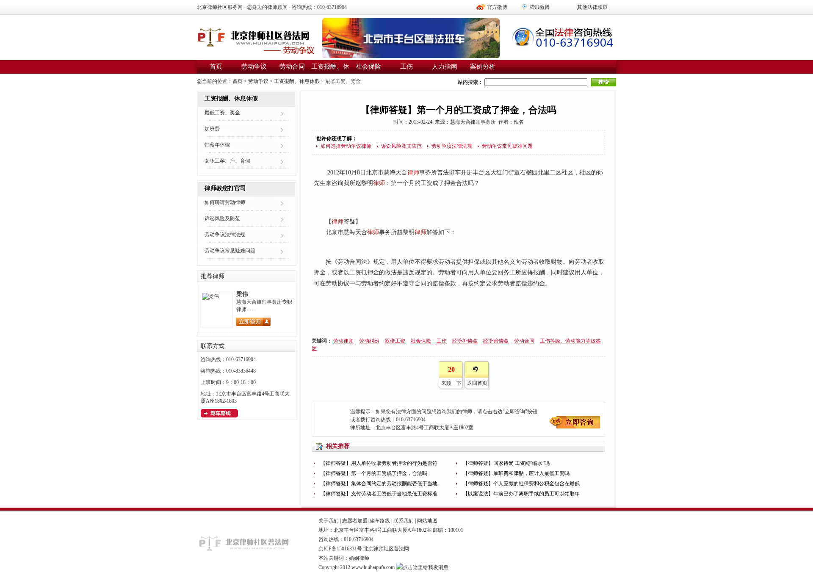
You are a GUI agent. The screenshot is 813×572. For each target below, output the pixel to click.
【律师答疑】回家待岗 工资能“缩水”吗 (506, 463)
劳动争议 (254, 66)
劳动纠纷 (369, 341)
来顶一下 (451, 383)
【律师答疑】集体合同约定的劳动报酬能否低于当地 (379, 483)
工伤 (406, 66)
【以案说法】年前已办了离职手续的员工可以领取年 (521, 494)
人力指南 (444, 66)
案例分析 (482, 66)
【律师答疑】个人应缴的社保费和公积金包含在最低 (521, 483)
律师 (413, 172)
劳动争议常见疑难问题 (507, 146)
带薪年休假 (217, 145)
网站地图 (427, 521)
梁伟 (242, 294)
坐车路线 (380, 521)
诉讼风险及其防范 (401, 146)
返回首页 (477, 383)
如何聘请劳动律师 (225, 202)
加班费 (212, 129)
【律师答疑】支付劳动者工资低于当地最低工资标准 (379, 494)
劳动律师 (343, 341)
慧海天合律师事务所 (473, 122)
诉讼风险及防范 (222, 218)
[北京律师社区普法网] (256, 43)
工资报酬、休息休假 (297, 81)
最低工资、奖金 (343, 81)
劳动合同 (292, 66)
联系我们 (403, 521)
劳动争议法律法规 (451, 146)
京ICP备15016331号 (340, 549)
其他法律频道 (592, 7)
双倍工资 (395, 341)
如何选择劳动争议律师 (346, 146)
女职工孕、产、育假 (227, 161)
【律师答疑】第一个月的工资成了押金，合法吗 (374, 473)
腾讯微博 (539, 7)
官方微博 (497, 7)
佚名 (519, 122)
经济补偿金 (465, 341)
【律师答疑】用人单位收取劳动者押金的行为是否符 (379, 463)
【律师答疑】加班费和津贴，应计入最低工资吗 (516, 473)
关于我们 (328, 521)
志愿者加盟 (355, 521)
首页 (216, 66)
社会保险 (368, 66)
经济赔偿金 (496, 341)
